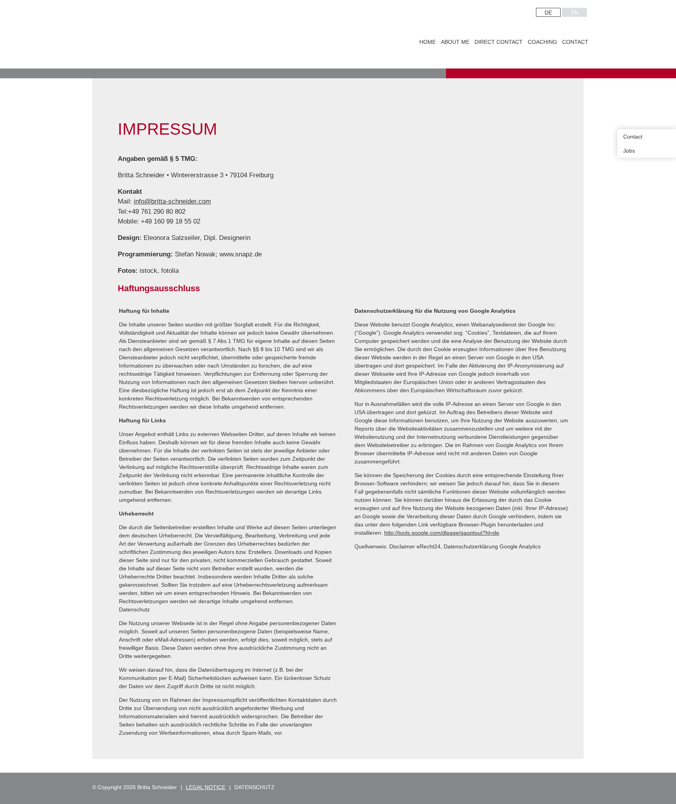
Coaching (542, 42)
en (574, 12)
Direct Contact (499, 42)
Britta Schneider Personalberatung (182, 35)
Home (427, 42)
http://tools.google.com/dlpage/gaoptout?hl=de (441, 533)
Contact (575, 42)
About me (455, 42)
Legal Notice (205, 787)
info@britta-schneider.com (172, 201)
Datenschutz (254, 787)
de (548, 12)
